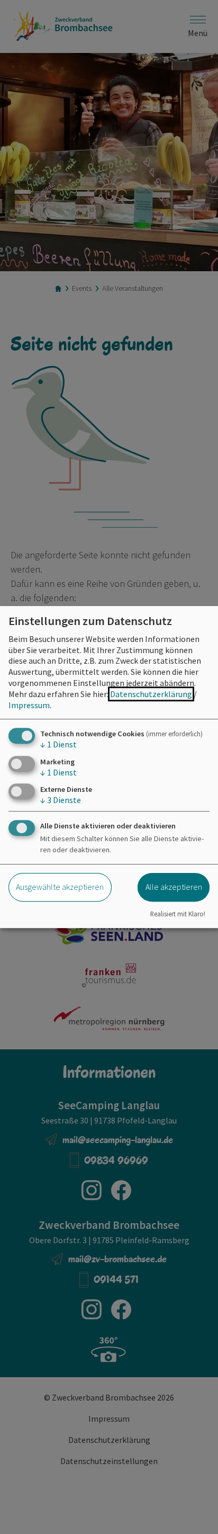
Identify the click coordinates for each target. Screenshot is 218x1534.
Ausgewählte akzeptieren (60, 886)
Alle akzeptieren (174, 886)
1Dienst (58, 744)
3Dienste (60, 800)
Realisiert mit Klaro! (177, 913)
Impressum (29, 705)
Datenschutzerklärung (151, 694)
